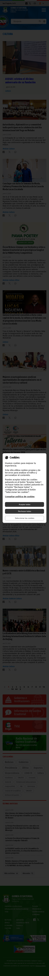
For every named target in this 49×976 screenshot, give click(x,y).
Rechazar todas (24, 511)
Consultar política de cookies (19, 496)
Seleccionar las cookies (24, 518)
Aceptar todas (24, 504)
